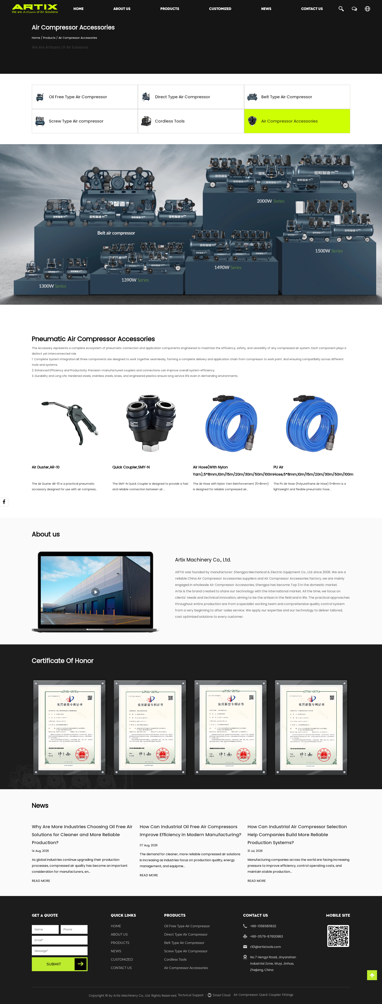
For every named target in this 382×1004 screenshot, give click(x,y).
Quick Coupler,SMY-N (131, 467)
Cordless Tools (170, 121)
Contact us (312, 9)
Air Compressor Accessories (289, 121)
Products (169, 9)
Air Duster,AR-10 (45, 467)
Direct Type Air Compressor (182, 97)
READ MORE (41, 880)
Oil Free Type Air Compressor (78, 97)
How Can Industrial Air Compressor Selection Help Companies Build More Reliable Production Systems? (297, 835)
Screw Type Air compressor (76, 121)
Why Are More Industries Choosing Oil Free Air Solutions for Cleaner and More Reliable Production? (82, 835)
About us (122, 9)
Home (78, 9)
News (266, 9)
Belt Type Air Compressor (286, 97)
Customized (220, 9)
